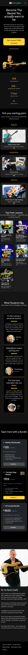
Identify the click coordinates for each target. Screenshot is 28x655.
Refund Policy (6, 647)
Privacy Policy (16, 644)
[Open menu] (25, 3)
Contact (4, 649)
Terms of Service (6, 644)
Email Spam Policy (16, 647)
